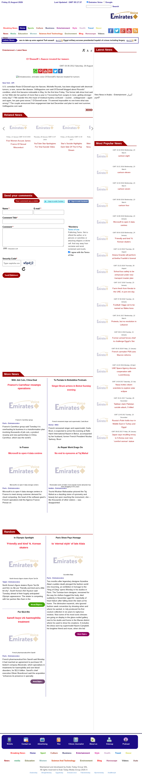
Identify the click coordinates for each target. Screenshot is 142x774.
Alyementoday (99, 772)
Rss (58, 744)
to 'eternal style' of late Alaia (68, 543)
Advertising (42, 744)
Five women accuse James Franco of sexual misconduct (18, 144)
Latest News (22, 50)
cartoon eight (124, 156)
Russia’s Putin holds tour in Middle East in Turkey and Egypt (124, 423)
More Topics (36, 604)
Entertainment (8, 50)
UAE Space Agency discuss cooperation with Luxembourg (124, 371)
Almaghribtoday (46, 772)
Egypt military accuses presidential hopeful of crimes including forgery (89, 40)
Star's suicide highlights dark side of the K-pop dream (71, 146)
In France (24, 447)
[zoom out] (91, 50)
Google (109, 2)
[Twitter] (54, 202)
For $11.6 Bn (24, 612)
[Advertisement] (56, 17)
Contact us (26, 744)
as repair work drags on (70, 447)
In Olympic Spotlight (24, 537)
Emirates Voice (96, 2)
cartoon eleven (123, 172)
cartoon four (124, 205)
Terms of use (73, 230)
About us (93, 744)
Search (115, 6)
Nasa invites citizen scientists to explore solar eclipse (124, 388)
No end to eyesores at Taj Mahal (71, 453)
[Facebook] (78, 202)
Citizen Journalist (76, 744)
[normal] (87, 50)
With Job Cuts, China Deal (24, 380)
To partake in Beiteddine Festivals (70, 380)
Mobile (10, 744)
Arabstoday (33, 772)
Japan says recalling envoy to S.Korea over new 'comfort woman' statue (124, 437)
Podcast (126, 744)
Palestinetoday (85, 772)
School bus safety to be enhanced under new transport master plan (124, 274)
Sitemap (109, 744)
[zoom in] (83, 50)
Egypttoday (59, 772)
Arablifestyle (112, 772)
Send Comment (11, 275)
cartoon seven (124, 189)
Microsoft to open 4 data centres (25, 453)
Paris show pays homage (68, 537)
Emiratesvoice (72, 772)
